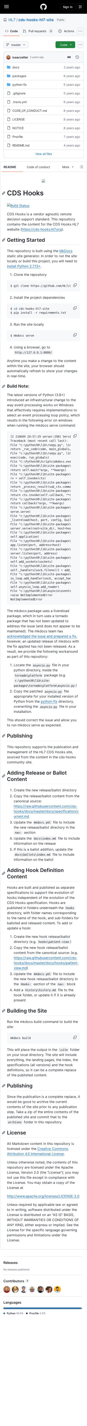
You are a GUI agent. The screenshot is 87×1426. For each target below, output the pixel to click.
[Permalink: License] (4, 1133)
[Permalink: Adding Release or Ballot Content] (4, 776)
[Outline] (81, 166)
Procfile (17, 136)
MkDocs (65, 251)
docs (15, 67)
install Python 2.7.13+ (24, 266)
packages (19, 76)
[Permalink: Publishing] (4, 736)
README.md (21, 145)
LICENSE (18, 119)
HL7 (11, 20)
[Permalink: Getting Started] (4, 240)
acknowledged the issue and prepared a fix (41, 636)
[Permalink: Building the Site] (4, 1011)
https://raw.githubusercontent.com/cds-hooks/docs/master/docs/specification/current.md (46, 811)
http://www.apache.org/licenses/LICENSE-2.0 (43, 1196)
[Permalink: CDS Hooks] (4, 193)
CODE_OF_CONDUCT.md (29, 110)
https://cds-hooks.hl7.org (42, 229)
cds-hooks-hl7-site (36, 20)
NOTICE (18, 128)
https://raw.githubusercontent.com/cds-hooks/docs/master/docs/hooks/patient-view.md (46, 963)
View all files (43, 154)
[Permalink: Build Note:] (4, 386)
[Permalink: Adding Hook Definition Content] (4, 873)
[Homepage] (43, 6)
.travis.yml (19, 102)
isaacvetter (20, 57)
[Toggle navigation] (6, 6)
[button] (75, 285)
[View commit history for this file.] (77, 57)
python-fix (19, 84)
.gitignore (19, 93)
